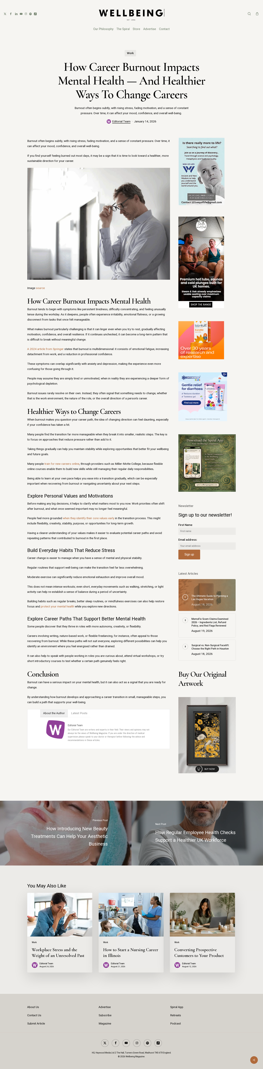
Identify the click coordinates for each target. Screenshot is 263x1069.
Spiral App (176, 1007)
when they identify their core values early (88, 518)
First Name (185, 525)
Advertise (105, 1007)
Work (130, 53)
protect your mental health (57, 606)
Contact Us (34, 1015)
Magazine (105, 1023)
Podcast (175, 1023)
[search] (249, 13)
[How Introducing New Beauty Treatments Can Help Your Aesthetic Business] (66, 833)
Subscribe (105, 1015)
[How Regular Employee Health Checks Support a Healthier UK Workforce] (197, 833)
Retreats (175, 1015)
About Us (33, 1007)
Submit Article (36, 1023)
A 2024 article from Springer (45, 349)
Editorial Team (121, 121)
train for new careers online (61, 464)
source (40, 288)
